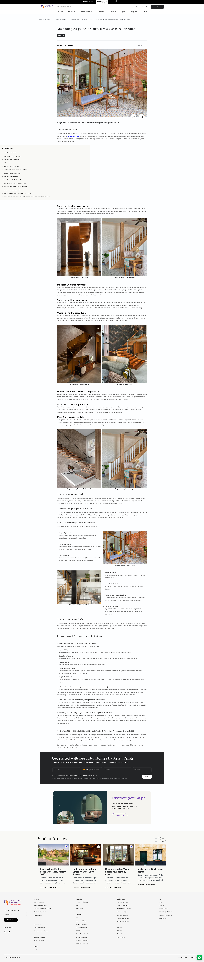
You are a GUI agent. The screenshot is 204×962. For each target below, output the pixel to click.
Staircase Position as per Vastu (12, 163)
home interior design (73, 136)
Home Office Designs (123, 921)
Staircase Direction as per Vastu (12, 156)
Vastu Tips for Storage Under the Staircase (15, 186)
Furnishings (100, 12)
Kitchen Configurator (40, 911)
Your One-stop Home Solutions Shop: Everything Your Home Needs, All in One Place (27, 196)
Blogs (160, 902)
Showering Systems (81, 924)
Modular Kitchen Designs (124, 908)
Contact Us (120, 934)
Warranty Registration (82, 943)
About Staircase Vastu (10, 152)
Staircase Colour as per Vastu (12, 159)
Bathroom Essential (81, 937)
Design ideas (134, 12)
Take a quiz (120, 816)
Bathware (112, 12)
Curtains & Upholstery (82, 902)
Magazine (161, 905)
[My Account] (137, 7)
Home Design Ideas (122, 902)
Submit (147, 777)
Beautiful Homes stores (165, 915)
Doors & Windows (86, 12)
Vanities (78, 930)
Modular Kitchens (39, 902)
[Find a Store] (141, 7)
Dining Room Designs (123, 918)
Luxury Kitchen (38, 915)
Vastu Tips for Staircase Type (11, 166)
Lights (123, 12)
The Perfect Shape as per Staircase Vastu (15, 183)
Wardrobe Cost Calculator (41, 931)
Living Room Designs (123, 905)
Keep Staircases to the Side (11, 176)
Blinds (77, 905)
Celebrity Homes (163, 918)
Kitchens (60, 12)
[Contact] (132, 7)
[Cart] (146, 7)
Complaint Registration (82, 940)
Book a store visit (157, 7)
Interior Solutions (163, 908)
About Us (119, 930)
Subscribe (10, 920)
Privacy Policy (182, 957)
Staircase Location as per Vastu (12, 173)
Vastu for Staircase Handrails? (12, 190)
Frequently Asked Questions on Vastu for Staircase (17, 193)
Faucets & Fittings (81, 921)
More (145, 12)
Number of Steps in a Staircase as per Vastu (15, 169)
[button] (87, 148)
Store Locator (121, 937)
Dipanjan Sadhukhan (67, 45)
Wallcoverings (79, 908)
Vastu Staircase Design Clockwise (13, 180)
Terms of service (195, 957)
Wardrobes (71, 12)
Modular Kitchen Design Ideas (42, 908)
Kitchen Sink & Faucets (82, 934)
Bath (77, 917)
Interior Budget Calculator (166, 911)
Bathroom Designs (122, 915)
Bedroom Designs (122, 911)
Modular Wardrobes (39, 927)
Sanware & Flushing (81, 927)
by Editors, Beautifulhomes (48, 887)
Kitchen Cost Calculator (40, 905)
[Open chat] (199, 957)
